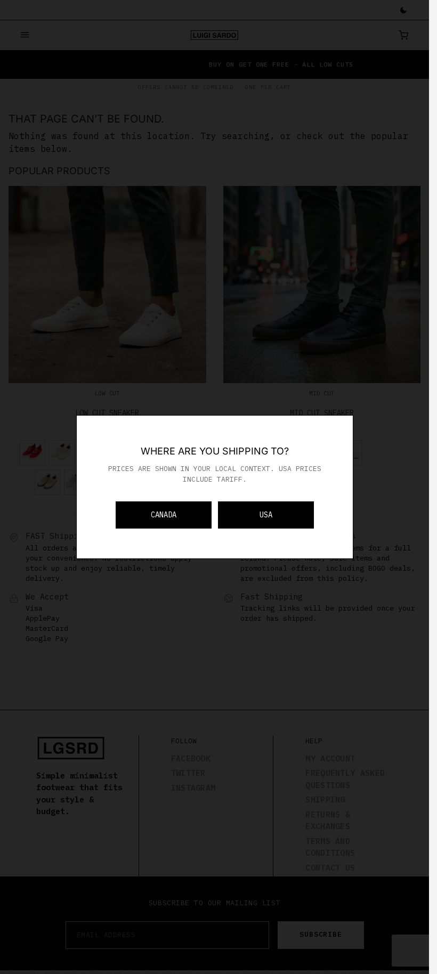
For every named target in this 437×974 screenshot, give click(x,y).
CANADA (163, 515)
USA (266, 515)
